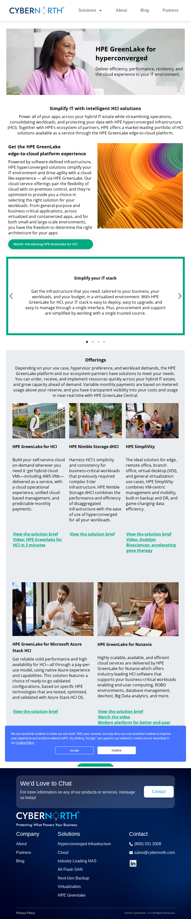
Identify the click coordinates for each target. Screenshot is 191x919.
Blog (145, 10)
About (121, 10)
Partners (171, 10)
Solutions (87, 10)
